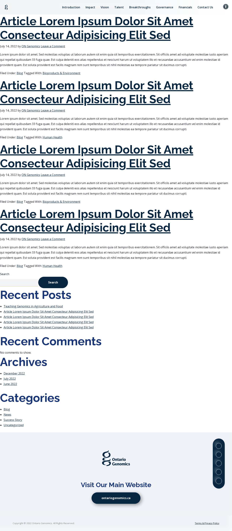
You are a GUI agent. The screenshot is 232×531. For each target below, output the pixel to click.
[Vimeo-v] (219, 472)
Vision (105, 7)
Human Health (52, 137)
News (7, 415)
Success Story (13, 420)
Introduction (71, 7)
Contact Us (205, 7)
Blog (20, 73)
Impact (90, 7)
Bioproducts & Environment (61, 73)
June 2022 (10, 384)
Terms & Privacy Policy (207, 523)
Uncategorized (14, 425)
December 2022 (14, 373)
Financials (185, 7)
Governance (164, 7)
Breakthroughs (140, 7)
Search (4, 274)
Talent (119, 7)
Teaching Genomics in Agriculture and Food (33, 306)
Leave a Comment (53, 46)
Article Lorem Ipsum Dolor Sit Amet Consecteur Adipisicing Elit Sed (96, 28)
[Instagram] (219, 463)
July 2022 (10, 379)
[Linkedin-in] (219, 455)
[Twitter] (219, 446)
